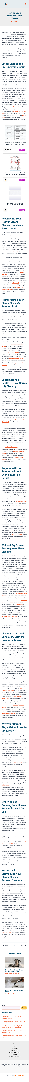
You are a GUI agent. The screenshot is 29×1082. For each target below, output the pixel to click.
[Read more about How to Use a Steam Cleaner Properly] (14, 982)
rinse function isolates (13, 352)
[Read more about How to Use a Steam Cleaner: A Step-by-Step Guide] (14, 962)
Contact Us (14, 1048)
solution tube (14, 251)
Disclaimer (14, 1054)
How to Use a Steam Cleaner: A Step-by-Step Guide (14, 970)
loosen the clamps (7, 932)
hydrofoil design (18, 604)
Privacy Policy (14, 1050)
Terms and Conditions (14, 1056)
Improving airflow (17, 762)
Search (3, 1005)
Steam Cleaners (8, 973)
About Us (14, 1046)
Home (14, 1044)
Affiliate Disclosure (14, 1052)
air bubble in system (16, 534)
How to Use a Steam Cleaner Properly (14, 990)
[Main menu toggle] (25, 4)
